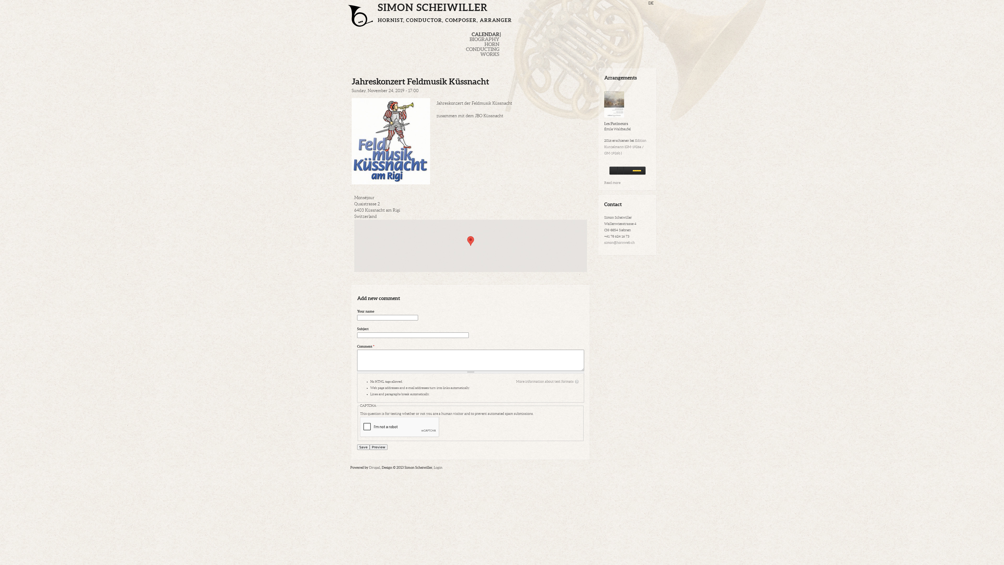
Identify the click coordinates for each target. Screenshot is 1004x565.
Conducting (482, 49)
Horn (491, 44)
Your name (365, 311)
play (613, 170)
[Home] (363, 13)
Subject (363, 329)
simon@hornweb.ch (619, 243)
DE (651, 3)
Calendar (485, 34)
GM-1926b (612, 153)
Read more (612, 183)
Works (489, 54)
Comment (365, 346)
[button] (470, 241)
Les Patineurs (616, 123)
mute (627, 170)
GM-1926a (633, 147)
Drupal (374, 468)
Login (438, 468)
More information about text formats (545, 381)
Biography (484, 39)
